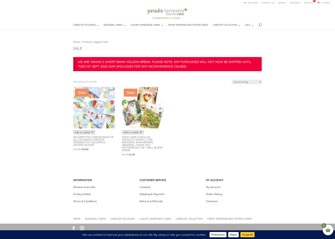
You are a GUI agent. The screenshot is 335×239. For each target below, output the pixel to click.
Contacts (145, 187)
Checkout (295, 3)
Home (76, 41)
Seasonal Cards (95, 218)
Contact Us (268, 3)
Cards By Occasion (122, 218)
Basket (282, 3)
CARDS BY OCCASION (84, 26)
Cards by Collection (225, 26)
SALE (247, 26)
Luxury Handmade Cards (155, 218)
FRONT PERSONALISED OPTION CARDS (188, 26)
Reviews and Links (84, 187)
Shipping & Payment (152, 194)
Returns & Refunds (151, 201)
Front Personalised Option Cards (229, 218)
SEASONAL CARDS (112, 26)
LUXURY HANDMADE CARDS (145, 26)
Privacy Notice (82, 194)
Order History (214, 194)
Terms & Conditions (85, 201)
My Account (213, 187)
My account (251, 3)
